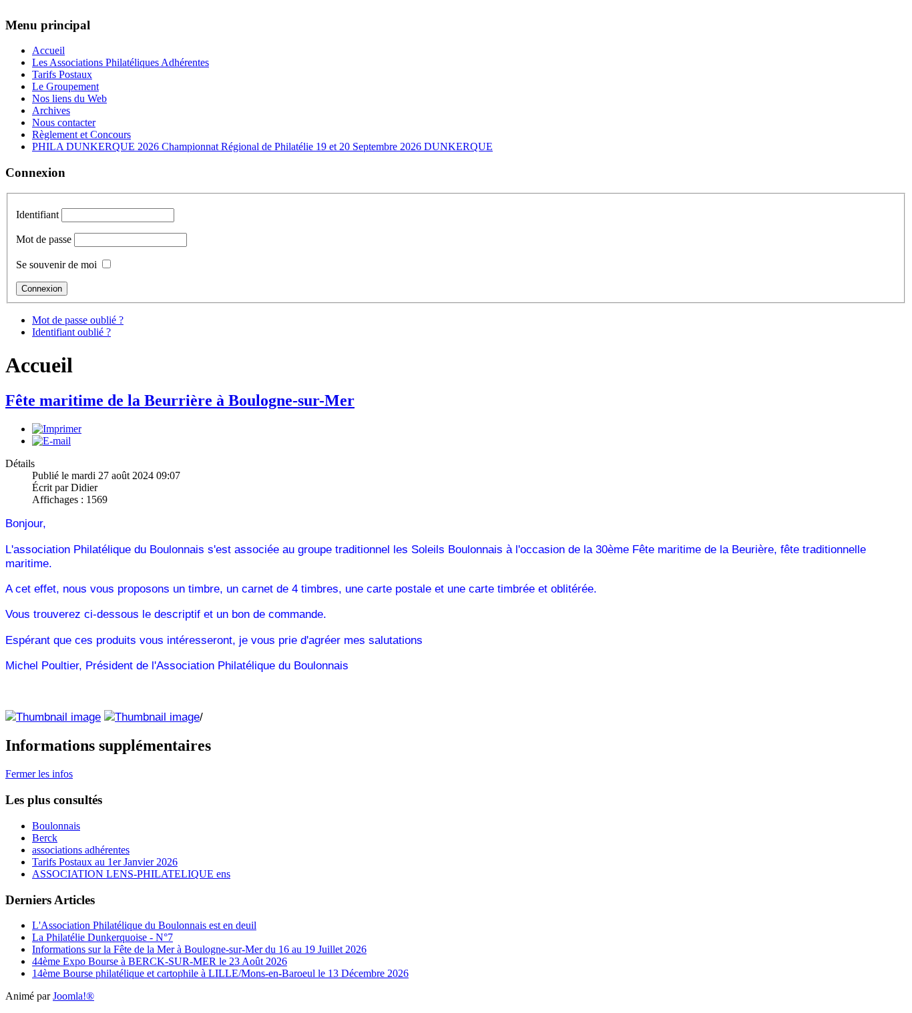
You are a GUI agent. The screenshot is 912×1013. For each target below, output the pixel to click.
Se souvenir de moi (56, 264)
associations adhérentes (81, 850)
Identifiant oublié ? (71, 332)
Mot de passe (43, 239)
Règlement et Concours (81, 134)
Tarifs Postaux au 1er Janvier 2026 (105, 862)
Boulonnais (56, 825)
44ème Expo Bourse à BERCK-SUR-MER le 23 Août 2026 (159, 961)
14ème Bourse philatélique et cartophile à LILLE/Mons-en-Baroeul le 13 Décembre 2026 (220, 973)
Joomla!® (73, 996)
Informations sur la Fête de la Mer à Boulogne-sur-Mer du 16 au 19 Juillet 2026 (199, 949)
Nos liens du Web (69, 98)
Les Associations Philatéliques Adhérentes (120, 62)
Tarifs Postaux (62, 74)
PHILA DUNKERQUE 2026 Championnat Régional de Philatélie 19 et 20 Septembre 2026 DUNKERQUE (262, 146)
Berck (44, 837)
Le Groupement (65, 86)
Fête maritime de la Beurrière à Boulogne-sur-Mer (180, 400)
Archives (51, 110)
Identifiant (37, 214)
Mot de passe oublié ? (78, 320)
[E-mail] (51, 440)
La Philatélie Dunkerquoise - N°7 (102, 937)
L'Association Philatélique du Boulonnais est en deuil (144, 925)
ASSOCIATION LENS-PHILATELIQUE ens (131, 874)
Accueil (48, 50)
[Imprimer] (56, 428)
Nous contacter (63, 122)
